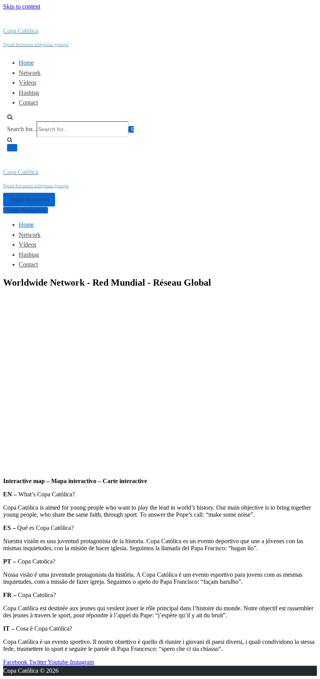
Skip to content (21, 6)
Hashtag (29, 92)
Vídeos (27, 82)
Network (30, 72)
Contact (28, 102)
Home (26, 62)
